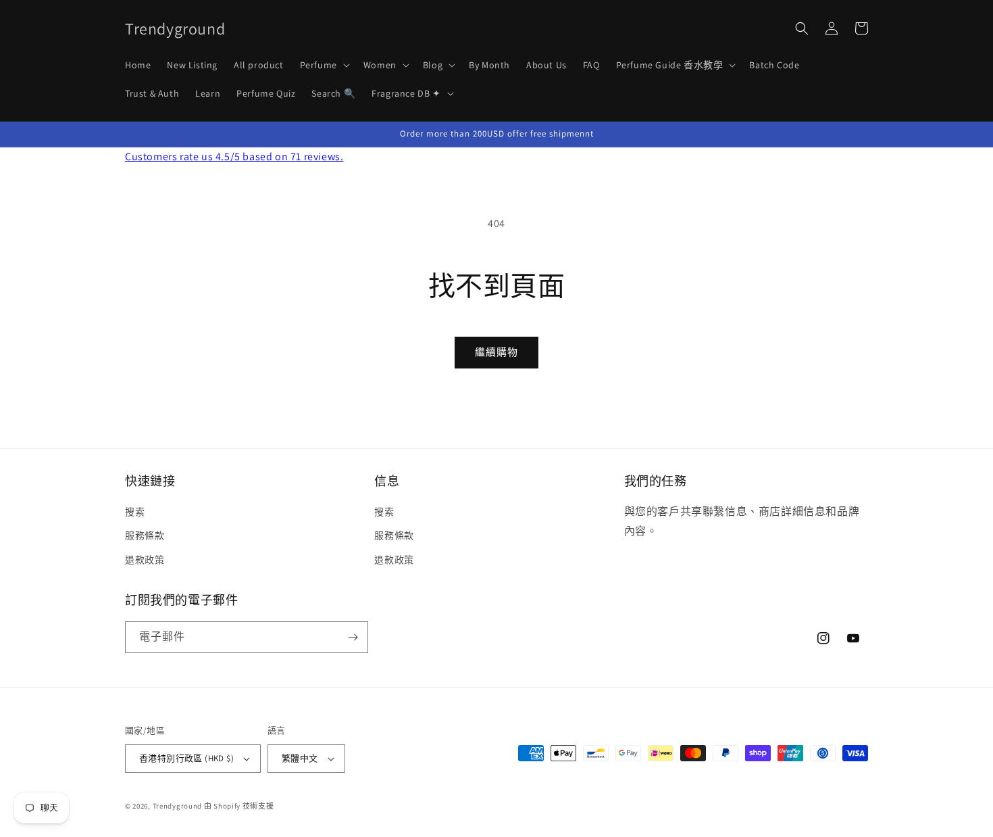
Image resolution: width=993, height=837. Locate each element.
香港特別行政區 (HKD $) (186, 758)
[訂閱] (352, 637)
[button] (323, 65)
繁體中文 (300, 758)
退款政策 (144, 560)
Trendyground (177, 806)
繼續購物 (496, 351)
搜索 (135, 512)
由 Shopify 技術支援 (239, 806)
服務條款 (144, 535)
